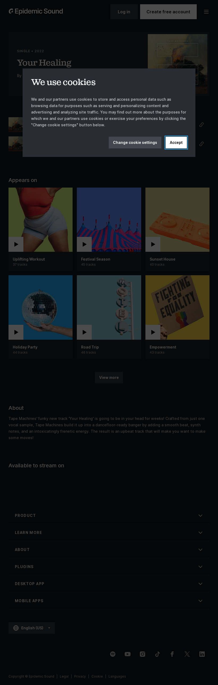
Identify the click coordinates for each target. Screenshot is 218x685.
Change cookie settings (135, 142)
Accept (176, 142)
